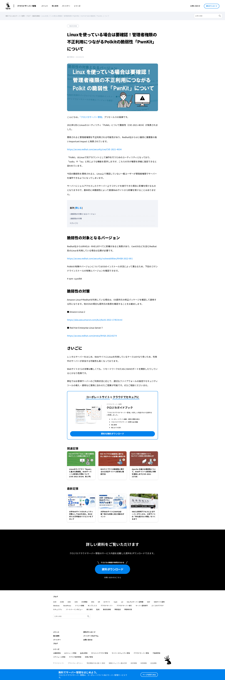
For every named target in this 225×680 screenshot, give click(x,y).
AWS (69, 602)
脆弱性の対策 (76, 218)
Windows (56, 605)
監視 (97, 609)
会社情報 (153, 663)
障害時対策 (128, 609)
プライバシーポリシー (75, 663)
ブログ (55, 596)
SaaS (115, 602)
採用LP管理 (89, 657)
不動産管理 (156, 653)
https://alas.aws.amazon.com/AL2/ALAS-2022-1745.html (94, 319)
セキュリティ (57, 609)
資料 (112, 569)
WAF (148, 602)
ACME (62, 602)
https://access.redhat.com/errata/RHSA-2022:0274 (92, 335)
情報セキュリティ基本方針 (118, 663)
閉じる (78, 207)
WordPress (67, 605)
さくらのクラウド (158, 605)
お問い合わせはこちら (112, 577)
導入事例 (55, 6)
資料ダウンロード (211, 6)
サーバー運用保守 (142, 605)
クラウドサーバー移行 (124, 605)
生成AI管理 (83, 653)
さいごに (74, 223)
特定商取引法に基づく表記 (96, 663)
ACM (54, 602)
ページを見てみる (149, 674)
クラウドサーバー (107, 605)
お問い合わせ (195, 6)
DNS (92, 602)
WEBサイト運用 (159, 602)
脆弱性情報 (73, 26)
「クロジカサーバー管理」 (92, 116)
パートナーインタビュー (74, 609)
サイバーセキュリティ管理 (121, 653)
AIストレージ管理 (70, 653)
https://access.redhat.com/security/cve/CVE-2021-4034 (94, 149)
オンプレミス (92, 605)
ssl (122, 602)
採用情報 (144, 663)
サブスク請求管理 (75, 657)
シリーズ (77, 6)
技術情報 (134, 663)
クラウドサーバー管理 (26, 5)
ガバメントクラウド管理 (99, 653)
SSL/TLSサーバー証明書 (135, 602)
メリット (44, 6)
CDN (76, 602)
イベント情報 (79, 605)
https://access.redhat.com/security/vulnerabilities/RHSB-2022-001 (100, 258)
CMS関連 (84, 602)
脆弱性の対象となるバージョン (83, 214)
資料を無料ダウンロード (112, 433)
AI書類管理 (57, 653)
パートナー (66, 6)
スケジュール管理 (59, 657)
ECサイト (107, 602)
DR (99, 602)
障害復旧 (117, 609)
